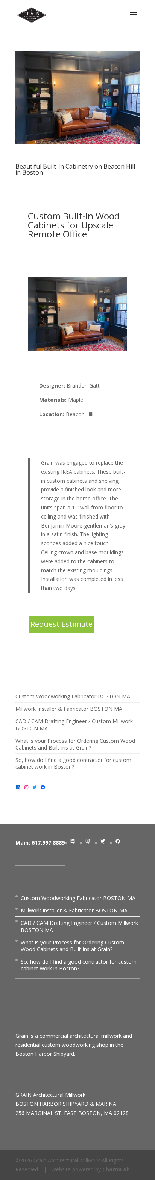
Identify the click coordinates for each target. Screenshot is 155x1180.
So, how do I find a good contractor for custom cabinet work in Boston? (73, 763)
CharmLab (116, 1169)
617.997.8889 (48, 842)
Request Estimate (61, 624)
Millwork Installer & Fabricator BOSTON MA (68, 708)
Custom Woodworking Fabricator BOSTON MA (72, 696)
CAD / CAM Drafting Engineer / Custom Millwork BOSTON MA (74, 724)
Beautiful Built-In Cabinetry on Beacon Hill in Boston (75, 169)
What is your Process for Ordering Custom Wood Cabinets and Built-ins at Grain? (75, 744)
